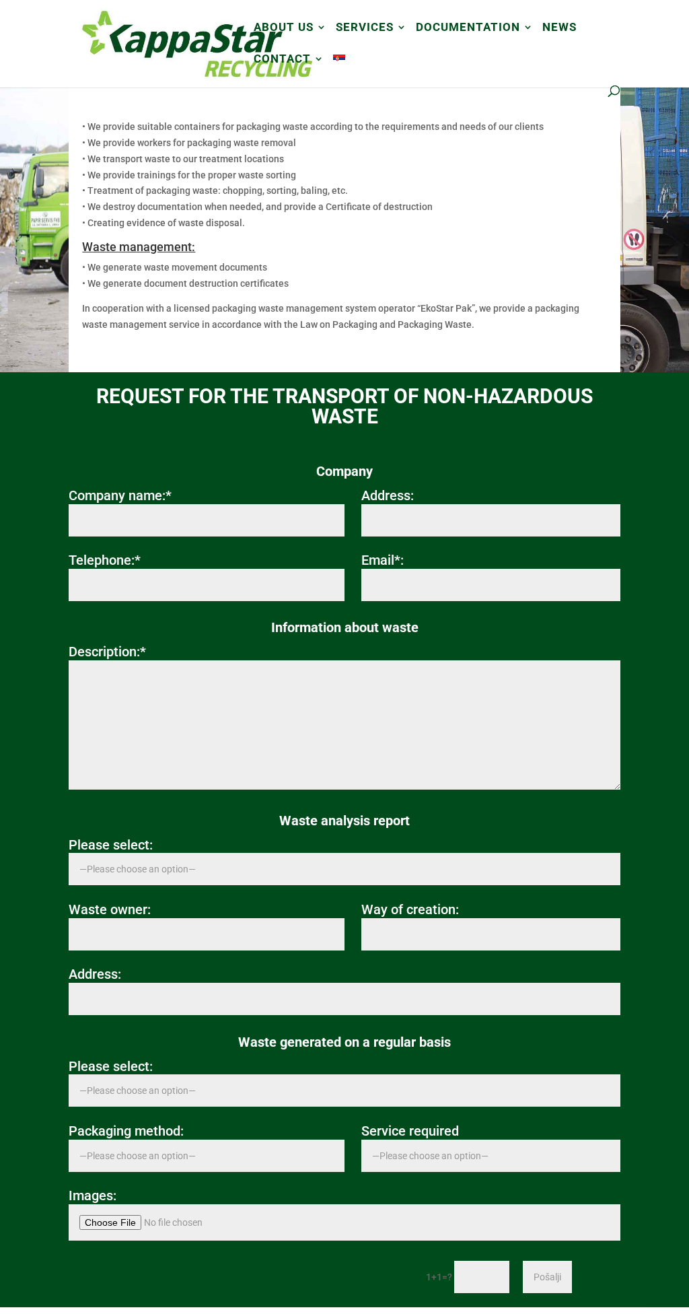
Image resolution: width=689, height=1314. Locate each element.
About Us (284, 28)
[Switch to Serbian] (339, 69)
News (559, 28)
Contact (282, 59)
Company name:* (120, 495)
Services (365, 28)
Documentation (468, 28)
